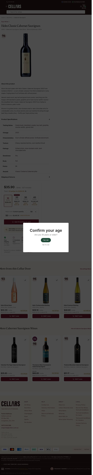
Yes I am (45, 240)
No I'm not (45, 245)
